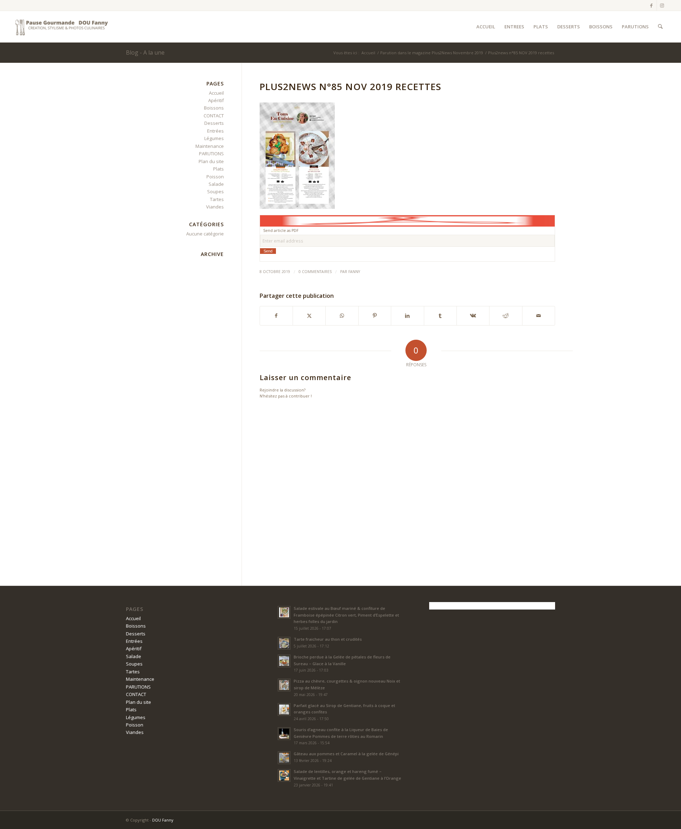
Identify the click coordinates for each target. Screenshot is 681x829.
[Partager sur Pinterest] (375, 315)
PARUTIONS (211, 153)
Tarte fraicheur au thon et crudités (328, 639)
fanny (354, 271)
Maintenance (209, 146)
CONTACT (214, 115)
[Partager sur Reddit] (505, 315)
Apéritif (216, 100)
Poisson (215, 176)
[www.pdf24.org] (407, 220)
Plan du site (211, 161)
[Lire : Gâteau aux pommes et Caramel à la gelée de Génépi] (284, 757)
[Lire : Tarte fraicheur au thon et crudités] (284, 643)
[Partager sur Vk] (473, 315)
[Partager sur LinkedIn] (407, 315)
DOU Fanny (162, 820)
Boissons (214, 108)
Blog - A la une (145, 52)
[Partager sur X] (309, 315)
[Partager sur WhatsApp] (342, 315)
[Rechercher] (660, 26)
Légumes (214, 138)
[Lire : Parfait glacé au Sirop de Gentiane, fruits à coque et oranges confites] (284, 709)
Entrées (215, 131)
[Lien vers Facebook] (651, 5)
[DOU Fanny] (61, 26)
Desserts (214, 123)
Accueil (216, 93)
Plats (218, 169)
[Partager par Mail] (538, 315)
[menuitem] (486, 26)
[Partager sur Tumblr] (440, 315)
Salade (216, 184)
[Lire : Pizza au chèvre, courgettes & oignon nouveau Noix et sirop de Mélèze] (284, 685)
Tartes (217, 199)
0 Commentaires (315, 271)
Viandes (215, 207)
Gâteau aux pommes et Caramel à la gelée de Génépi (346, 753)
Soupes (215, 191)
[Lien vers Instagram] (662, 5)
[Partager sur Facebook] (276, 315)
